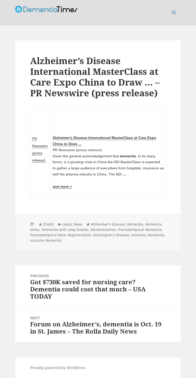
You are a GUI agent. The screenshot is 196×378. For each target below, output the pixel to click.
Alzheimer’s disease (108, 224)
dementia (135, 224)
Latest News (72, 224)
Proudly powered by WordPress (57, 367)
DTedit (48, 224)
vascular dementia (46, 240)
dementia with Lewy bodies (65, 229)
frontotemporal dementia (140, 229)
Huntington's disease (111, 234)
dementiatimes (103, 229)
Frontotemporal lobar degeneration (60, 234)
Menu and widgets (174, 19)
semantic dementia (147, 234)
